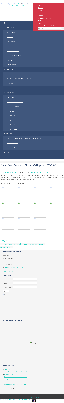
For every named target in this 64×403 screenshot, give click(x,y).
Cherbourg (41, 8)
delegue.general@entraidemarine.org (15, 267)
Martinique (41, 15)
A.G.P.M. (6, 382)
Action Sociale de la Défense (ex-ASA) (15, 384)
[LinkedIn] (11, 3)
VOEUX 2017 (5, 247)
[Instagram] (17, 3)
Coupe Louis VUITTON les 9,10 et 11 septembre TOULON (23, 244)
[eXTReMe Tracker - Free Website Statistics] (34, 402)
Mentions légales (8, 271)
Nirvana (32, 397)
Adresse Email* (7, 287)
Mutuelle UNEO (8, 374)
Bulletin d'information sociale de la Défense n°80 (18, 391)
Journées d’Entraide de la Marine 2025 (49, 26)
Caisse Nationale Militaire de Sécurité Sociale (17, 372)
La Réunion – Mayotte (44, 18)
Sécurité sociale (8, 369)
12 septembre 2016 (9, 172)
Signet (4, 241)
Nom (4, 279)
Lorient (40, 13)
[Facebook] (4, 3)
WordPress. (38, 397)
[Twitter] (30, 3)
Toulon (40, 23)
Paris (39, 20)
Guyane (40, 10)
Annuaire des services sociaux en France (15, 377)
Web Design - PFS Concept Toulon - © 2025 (13, 395)
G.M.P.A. (6, 379)
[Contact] (24, 3)
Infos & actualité (7, 162)
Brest (39, 5)
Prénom (5, 283)
